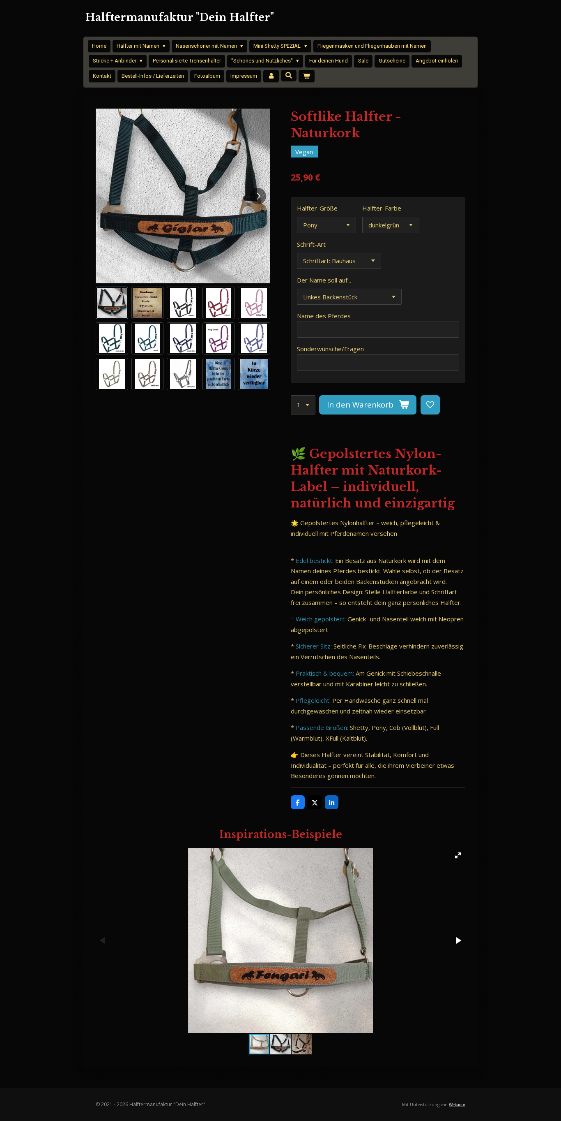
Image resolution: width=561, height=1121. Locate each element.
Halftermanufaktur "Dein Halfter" (179, 17)
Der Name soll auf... (324, 280)
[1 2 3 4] (303, 405)
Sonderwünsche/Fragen (330, 349)
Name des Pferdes (324, 316)
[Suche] (289, 75)
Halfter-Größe (317, 208)
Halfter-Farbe (381, 208)
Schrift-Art (311, 244)
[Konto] (271, 76)
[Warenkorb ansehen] (306, 76)
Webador (457, 1104)
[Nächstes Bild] (258, 196)
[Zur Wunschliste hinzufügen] (430, 405)
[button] (112, 303)
